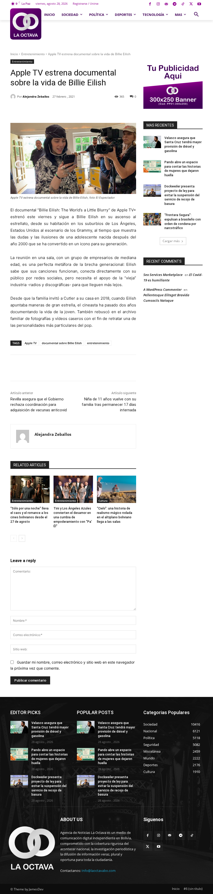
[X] (191, 4)
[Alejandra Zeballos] (13, 96)
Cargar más (171, 241)
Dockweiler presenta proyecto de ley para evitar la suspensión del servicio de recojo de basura (181, 195)
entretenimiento (98, 343)
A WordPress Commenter (162, 289)
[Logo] (25, 24)
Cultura (103, 500)
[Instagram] (158, 4)
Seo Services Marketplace (163, 274)
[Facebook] (150, 4)
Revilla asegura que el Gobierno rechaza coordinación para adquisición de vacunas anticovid (38, 404)
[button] (196, 14)
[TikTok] (182, 4)
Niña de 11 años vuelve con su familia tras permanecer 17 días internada (109, 404)
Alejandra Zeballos (36, 96)
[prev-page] (13, 538)
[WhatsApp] (82, 110)
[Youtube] (199, 4)
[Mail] (166, 4)
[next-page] (22, 538)
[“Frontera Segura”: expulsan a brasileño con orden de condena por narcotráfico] (152, 219)
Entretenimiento (33, 54)
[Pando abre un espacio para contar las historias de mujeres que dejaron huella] (152, 166)
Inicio (14, 54)
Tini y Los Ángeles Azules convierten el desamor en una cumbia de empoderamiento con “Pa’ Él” (73, 517)
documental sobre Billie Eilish (62, 343)
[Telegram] (174, 4)
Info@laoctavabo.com (99, 870)
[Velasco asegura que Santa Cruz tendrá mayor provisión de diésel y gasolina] (152, 142)
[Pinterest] (70, 110)
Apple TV (31, 343)
